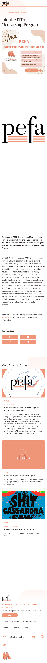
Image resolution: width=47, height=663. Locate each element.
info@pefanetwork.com (17, 637)
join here (6, 317)
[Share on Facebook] (10, 337)
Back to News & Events (17, 13)
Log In (25, 628)
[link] (14, 12)
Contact (16, 628)
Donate (6, 628)
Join (9, 576)
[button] (42, 3)
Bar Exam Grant (29, 621)
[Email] (10, 342)
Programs (16, 621)
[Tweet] (28, 337)
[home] (6, 3)
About (5, 621)
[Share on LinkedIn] (28, 342)
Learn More (24, 576)
